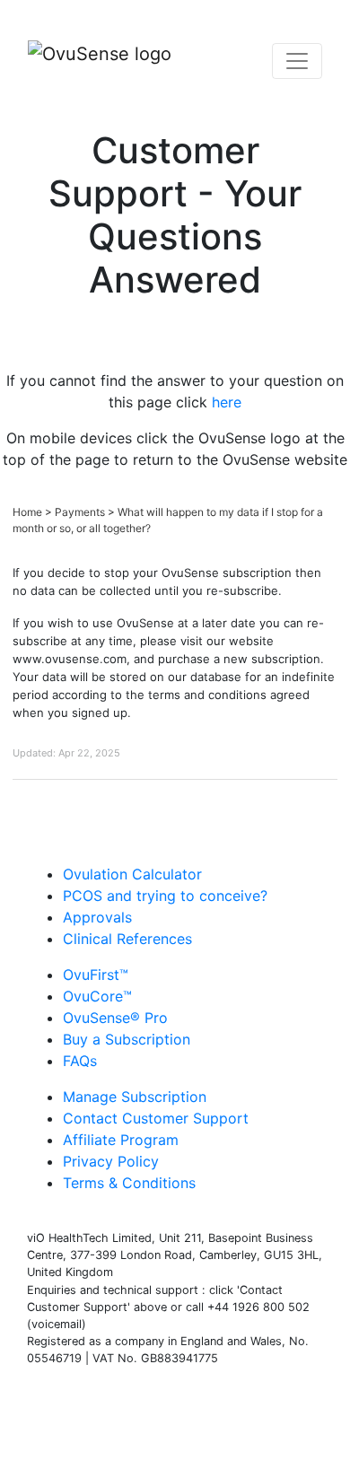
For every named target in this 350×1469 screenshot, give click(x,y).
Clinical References (127, 939)
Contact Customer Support (156, 1118)
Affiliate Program (121, 1140)
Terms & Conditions (129, 1183)
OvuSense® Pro (115, 1018)
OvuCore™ (97, 996)
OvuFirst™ (95, 975)
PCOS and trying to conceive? (165, 896)
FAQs (80, 1061)
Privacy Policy (111, 1161)
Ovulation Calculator (132, 874)
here (226, 402)
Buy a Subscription (126, 1039)
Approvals (97, 917)
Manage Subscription (134, 1097)
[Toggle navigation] (297, 61)
